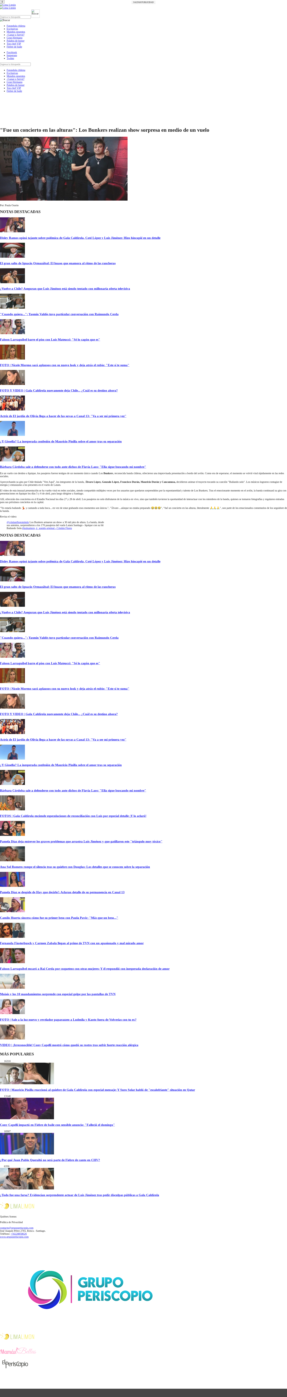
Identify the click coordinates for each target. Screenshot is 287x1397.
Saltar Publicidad (143, 2)
